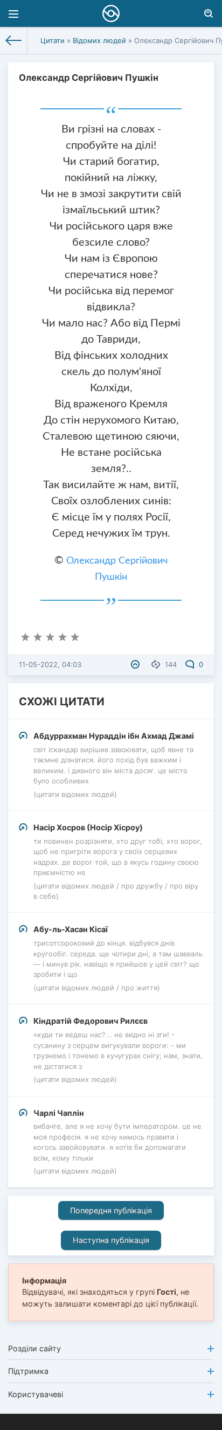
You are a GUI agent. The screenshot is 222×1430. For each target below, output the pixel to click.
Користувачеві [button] (35, 1394)
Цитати (52, 40)
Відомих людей (99, 40)
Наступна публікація (111, 1240)
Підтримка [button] (28, 1371)
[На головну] (13, 40)
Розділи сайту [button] (34, 1348)
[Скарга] (136, 664)
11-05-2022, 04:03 (50, 664)
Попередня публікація (111, 1210)
